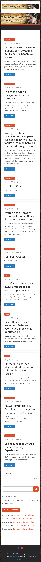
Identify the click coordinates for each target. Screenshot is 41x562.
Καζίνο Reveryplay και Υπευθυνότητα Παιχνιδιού (20, 407)
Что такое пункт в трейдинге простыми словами (17, 95)
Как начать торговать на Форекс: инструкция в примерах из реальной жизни (19, 52)
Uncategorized (9, 39)
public (7, 275)
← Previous (6, 473)
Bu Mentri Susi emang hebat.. (23, 515)
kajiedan (18, 43)
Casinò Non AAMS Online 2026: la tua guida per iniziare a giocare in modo (19, 287)
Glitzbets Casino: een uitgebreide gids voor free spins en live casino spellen (19, 368)
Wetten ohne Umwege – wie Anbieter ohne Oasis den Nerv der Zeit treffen (19, 216)
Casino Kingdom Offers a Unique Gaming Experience (19, 447)
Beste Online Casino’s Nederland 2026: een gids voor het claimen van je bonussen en (19, 327)
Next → (36, 478)
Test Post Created (15, 186)
